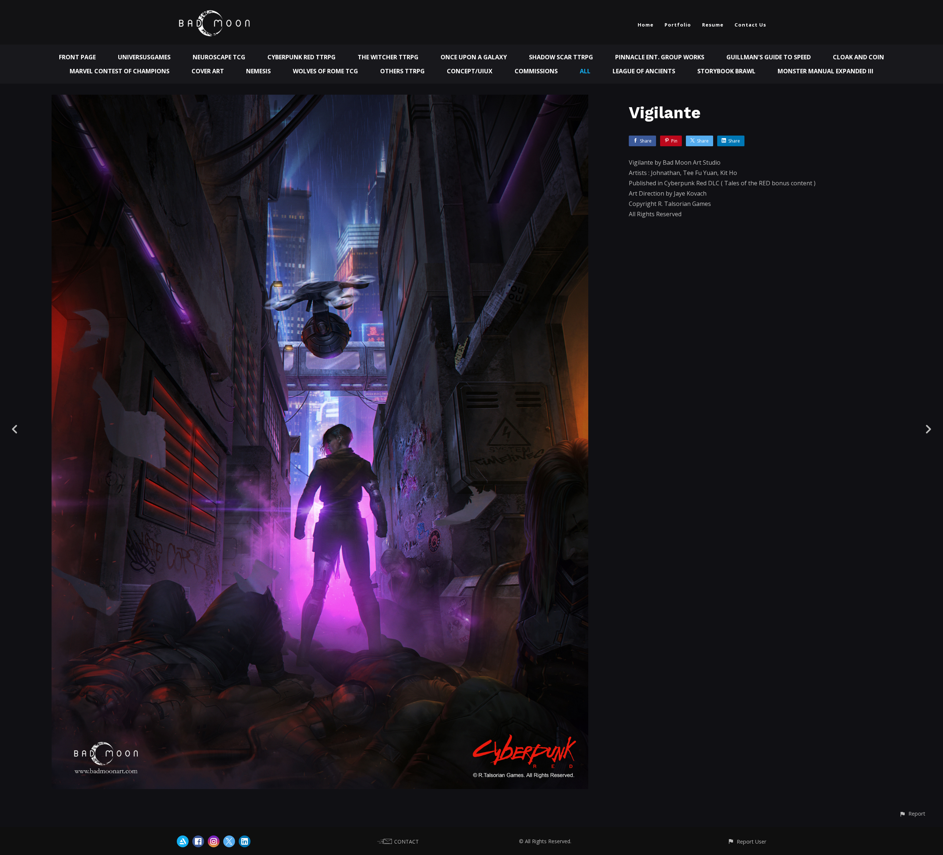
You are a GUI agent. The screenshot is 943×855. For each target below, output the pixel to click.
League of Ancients (644, 71)
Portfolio (678, 24)
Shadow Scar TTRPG (561, 57)
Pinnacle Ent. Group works (659, 57)
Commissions (536, 71)
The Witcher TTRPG (388, 57)
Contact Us (750, 24)
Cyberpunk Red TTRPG (301, 57)
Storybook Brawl (726, 71)
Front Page (77, 57)
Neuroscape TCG (219, 57)
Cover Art (208, 71)
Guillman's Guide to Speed (768, 57)
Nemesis (258, 71)
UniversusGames (144, 57)
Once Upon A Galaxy (474, 57)
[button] (912, 813)
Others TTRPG (402, 71)
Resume (712, 24)
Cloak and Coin (858, 57)
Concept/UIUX (469, 71)
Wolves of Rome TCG (325, 71)
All (585, 71)
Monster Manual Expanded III (825, 71)
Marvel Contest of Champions (119, 71)
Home (645, 24)
